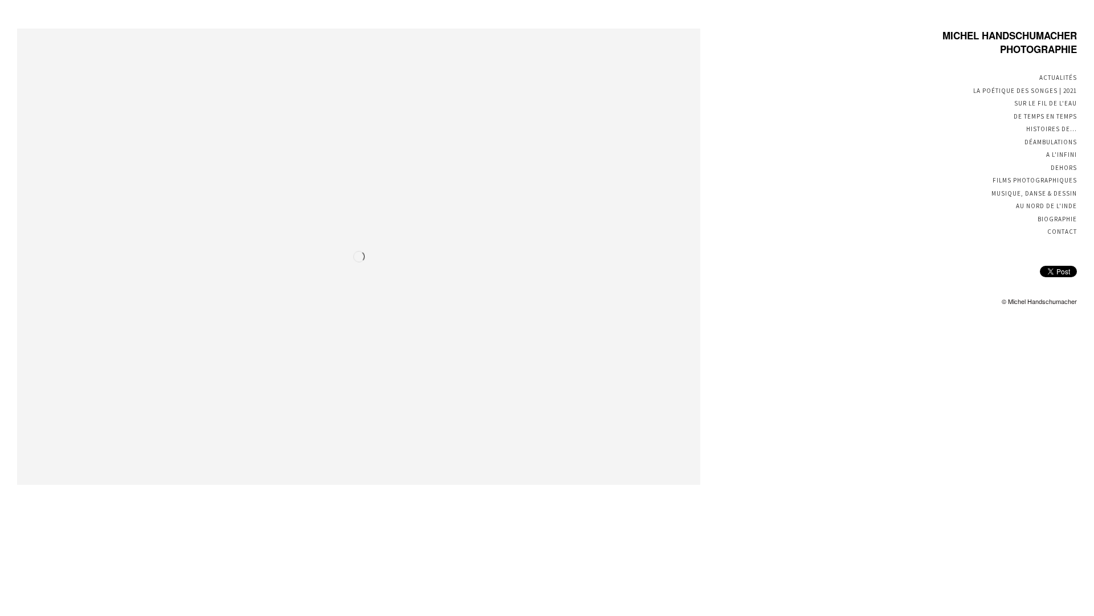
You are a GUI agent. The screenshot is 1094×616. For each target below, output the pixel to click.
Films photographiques (1035, 180)
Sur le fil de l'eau (1045, 103)
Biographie (1057, 219)
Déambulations (1050, 142)
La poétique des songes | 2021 (1025, 91)
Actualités (1058, 78)
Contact (1062, 232)
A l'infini (1061, 155)
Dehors (1064, 168)
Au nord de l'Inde (1046, 206)
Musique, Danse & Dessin (1034, 193)
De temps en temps (1045, 116)
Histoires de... (1051, 129)
